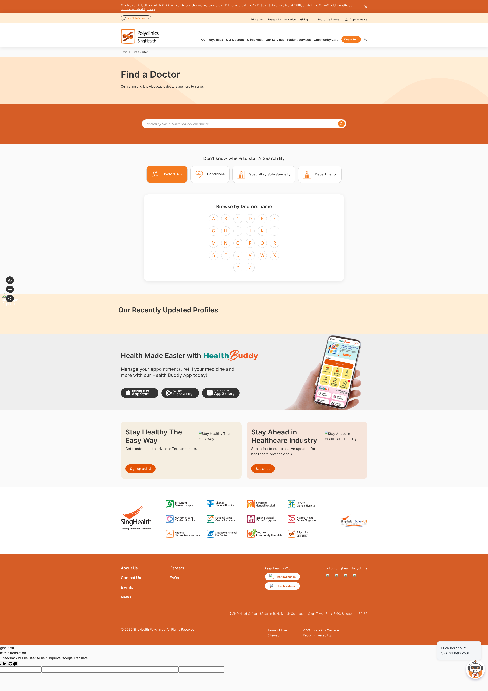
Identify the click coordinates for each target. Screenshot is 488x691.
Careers (177, 568)
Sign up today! (140, 469)
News (126, 597)
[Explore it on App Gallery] (221, 393)
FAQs (174, 577)
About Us (129, 568)
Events (127, 587)
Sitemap (273, 635)
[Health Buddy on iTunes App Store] (139, 393)
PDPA (307, 630)
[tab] (167, 174)
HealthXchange (286, 576)
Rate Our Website (326, 630)
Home (124, 52)
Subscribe (263, 469)
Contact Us (131, 577)
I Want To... (351, 39)
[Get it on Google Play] (180, 393)
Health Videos (286, 586)
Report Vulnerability (317, 635)
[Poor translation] (12, 663)
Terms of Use (277, 630)
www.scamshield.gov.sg (138, 9)
